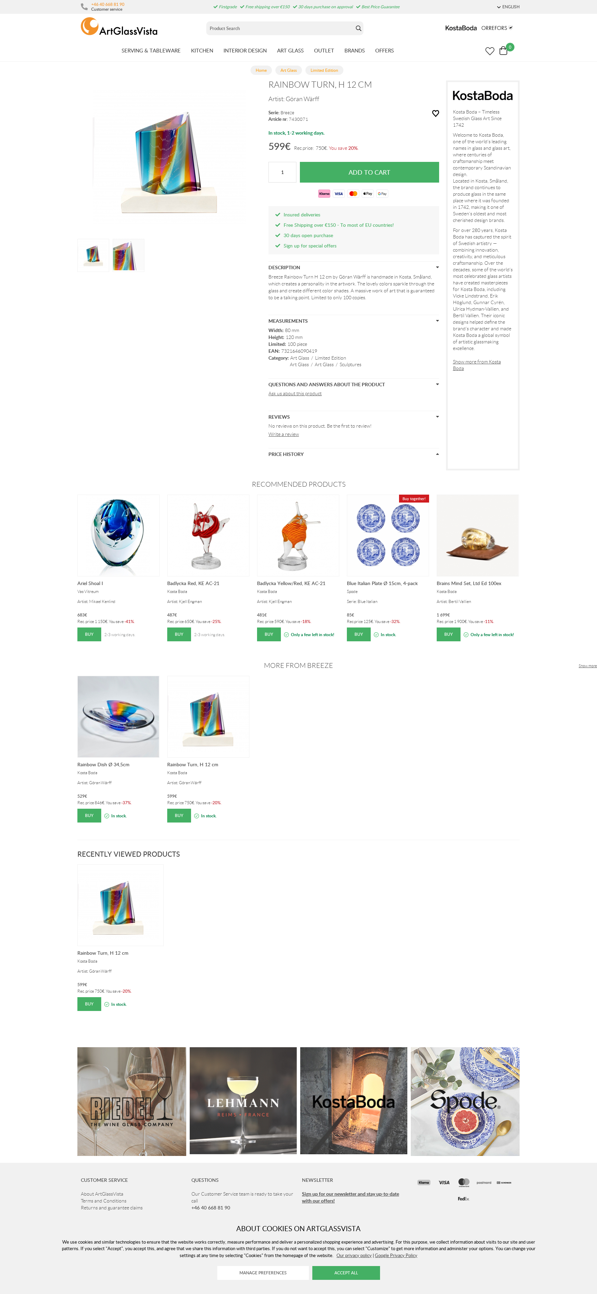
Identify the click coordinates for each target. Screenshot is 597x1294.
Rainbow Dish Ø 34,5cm (103, 764)
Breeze (287, 112)
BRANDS (354, 50)
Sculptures (350, 364)
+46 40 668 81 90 (107, 4)
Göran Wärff (302, 99)
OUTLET (324, 50)
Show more (588, 666)
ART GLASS (290, 50)
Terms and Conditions (103, 1201)
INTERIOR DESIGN (245, 50)
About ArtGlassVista (102, 1194)
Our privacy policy (354, 1255)
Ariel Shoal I (90, 583)
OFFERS (384, 50)
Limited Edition (330, 358)
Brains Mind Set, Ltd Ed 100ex (469, 583)
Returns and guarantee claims (112, 1207)
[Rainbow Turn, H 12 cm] (93, 254)
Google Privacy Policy (396, 1255)
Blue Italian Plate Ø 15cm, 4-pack (382, 583)
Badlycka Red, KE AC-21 (193, 583)
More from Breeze (298, 665)
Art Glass (299, 358)
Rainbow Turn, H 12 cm (192, 764)
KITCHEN (202, 50)
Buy (89, 634)
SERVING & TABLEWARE (151, 50)
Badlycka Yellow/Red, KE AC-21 (291, 583)
